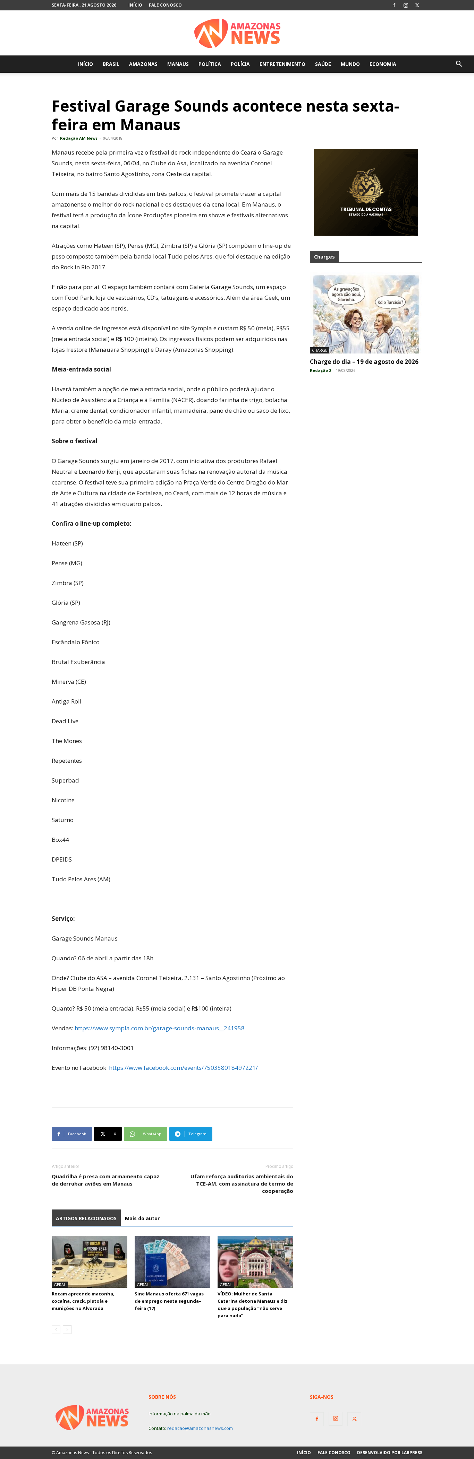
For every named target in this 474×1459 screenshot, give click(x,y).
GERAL (60, 1284)
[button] (458, 64)
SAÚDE (323, 64)
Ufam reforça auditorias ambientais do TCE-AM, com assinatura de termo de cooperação (242, 1183)
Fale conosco (165, 5)
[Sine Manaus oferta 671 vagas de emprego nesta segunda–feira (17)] (172, 1262)
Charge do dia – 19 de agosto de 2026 (364, 362)
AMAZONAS (143, 64)
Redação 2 (320, 370)
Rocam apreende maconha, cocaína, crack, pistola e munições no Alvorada (83, 1301)
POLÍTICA (209, 64)
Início (135, 5)
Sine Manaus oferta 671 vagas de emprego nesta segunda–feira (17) (169, 1301)
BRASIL (111, 64)
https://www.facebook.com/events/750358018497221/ (183, 1068)
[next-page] (67, 1329)
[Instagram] (405, 5)
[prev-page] (56, 1329)
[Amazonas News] (237, 33)
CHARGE (319, 350)
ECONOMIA (383, 64)
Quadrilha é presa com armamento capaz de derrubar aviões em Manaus (105, 1180)
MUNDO (350, 64)
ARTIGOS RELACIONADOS (86, 1218)
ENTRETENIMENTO (282, 64)
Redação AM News (79, 138)
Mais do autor (142, 1218)
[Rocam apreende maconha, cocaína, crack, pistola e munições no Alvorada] (89, 1262)
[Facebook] (394, 5)
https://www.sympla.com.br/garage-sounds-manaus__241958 (160, 1028)
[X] (417, 5)
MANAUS (178, 64)
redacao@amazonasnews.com (200, 1428)
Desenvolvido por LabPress (389, 1453)
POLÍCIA (240, 64)
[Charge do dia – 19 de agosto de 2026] (366, 312)
